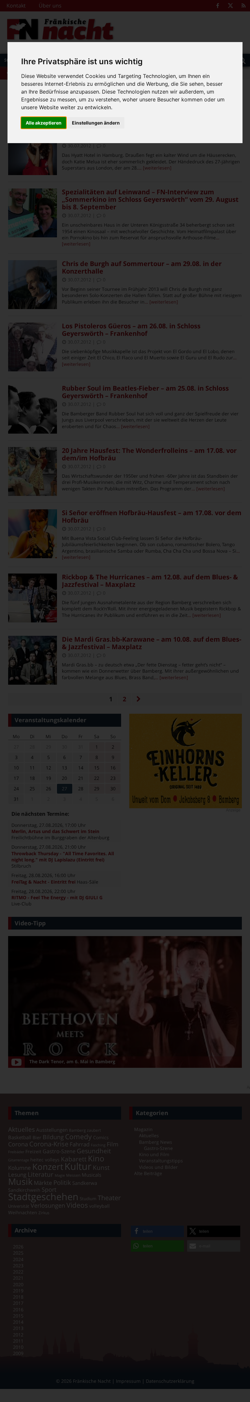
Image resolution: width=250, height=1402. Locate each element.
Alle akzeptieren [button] (44, 123)
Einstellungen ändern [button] (96, 123)
